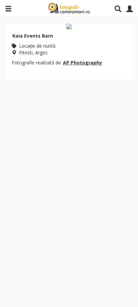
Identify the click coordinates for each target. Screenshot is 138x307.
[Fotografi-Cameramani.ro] (69, 8)
